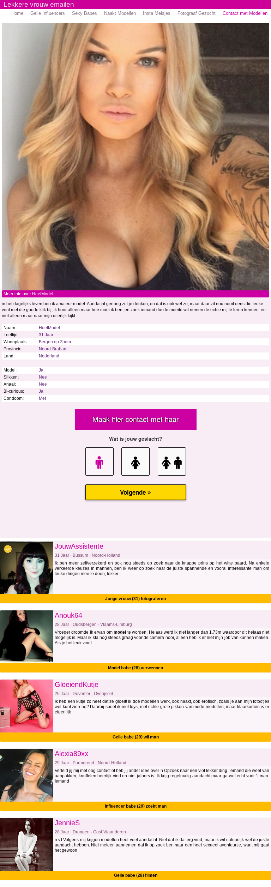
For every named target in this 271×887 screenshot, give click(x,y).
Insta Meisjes (156, 13)
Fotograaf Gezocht (196, 13)
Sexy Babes (84, 13)
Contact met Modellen (245, 13)
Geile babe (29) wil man (136, 737)
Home (17, 13)
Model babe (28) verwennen (135, 667)
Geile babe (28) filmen (135, 875)
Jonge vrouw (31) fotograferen (135, 598)
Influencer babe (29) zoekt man (136, 806)
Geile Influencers (47, 13)
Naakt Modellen (120, 13)
